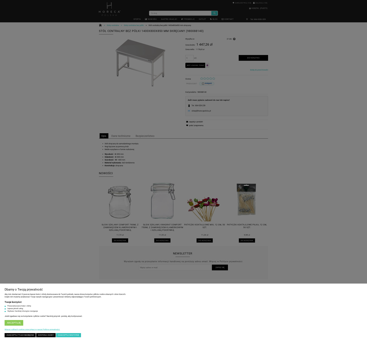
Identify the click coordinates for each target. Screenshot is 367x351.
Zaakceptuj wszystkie (68, 335)
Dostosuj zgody (46, 335)
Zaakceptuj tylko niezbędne (20, 335)
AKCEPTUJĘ (14, 323)
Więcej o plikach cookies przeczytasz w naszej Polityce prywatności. (32, 329)
